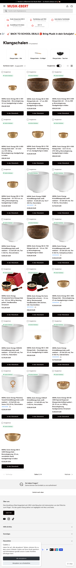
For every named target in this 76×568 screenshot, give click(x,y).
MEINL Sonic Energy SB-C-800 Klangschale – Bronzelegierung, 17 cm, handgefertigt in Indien (63, 298)
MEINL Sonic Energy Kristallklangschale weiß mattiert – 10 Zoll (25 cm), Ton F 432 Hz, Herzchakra (62, 199)
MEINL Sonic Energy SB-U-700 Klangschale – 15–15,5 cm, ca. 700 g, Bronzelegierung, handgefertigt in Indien (12, 199)
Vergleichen (51, 66)
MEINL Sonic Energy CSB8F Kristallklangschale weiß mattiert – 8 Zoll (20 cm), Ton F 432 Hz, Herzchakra (37, 199)
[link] (14, 474)
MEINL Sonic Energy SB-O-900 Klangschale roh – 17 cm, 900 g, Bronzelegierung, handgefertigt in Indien (38, 102)
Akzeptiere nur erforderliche (21, 563)
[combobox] (38, 11)
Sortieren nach (8, 66)
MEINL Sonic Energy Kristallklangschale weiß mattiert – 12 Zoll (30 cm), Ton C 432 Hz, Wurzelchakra (12, 249)
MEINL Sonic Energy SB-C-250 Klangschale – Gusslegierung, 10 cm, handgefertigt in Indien (37, 350)
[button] (71, 6)
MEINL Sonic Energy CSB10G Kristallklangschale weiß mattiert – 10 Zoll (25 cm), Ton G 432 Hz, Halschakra (12, 351)
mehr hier (9, 513)
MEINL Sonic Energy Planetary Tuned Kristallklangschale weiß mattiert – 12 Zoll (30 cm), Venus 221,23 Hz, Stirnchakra (13, 401)
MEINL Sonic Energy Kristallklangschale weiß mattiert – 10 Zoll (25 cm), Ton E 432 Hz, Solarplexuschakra (62, 249)
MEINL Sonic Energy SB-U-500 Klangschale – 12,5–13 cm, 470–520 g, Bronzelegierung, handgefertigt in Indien (63, 150)
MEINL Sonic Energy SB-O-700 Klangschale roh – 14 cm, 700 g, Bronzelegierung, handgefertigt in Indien (38, 249)
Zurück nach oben (38, 492)
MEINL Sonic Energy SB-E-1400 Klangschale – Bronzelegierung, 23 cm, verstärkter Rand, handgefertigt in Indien (11, 454)
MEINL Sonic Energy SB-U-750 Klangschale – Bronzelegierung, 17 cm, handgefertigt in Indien (38, 148)
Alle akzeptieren (21, 558)
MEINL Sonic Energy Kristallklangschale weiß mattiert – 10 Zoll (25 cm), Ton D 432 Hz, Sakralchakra (62, 351)
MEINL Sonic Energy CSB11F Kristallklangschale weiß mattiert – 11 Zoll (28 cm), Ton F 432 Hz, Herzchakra (37, 401)
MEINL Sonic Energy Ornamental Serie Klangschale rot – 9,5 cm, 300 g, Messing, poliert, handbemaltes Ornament (12, 300)
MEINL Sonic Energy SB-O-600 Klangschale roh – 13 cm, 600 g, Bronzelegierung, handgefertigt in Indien (63, 102)
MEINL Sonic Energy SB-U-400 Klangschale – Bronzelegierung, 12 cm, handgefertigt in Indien (13, 101)
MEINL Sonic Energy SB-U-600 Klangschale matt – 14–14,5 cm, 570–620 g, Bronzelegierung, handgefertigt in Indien (13, 151)
